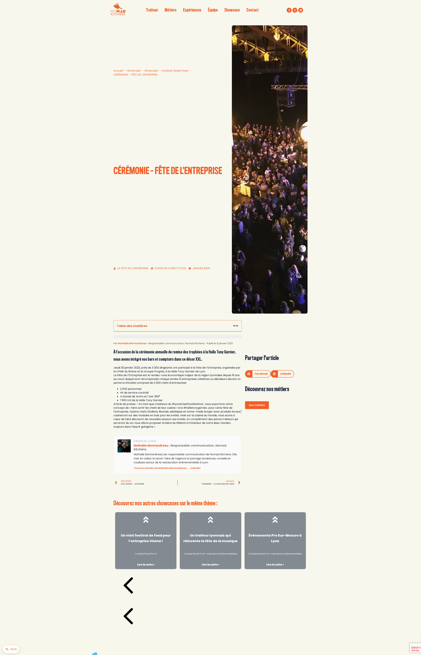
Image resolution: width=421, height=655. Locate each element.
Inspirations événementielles (221, 553)
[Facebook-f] (289, 10)
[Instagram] (294, 10)
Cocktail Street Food (146, 553)
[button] (234, 325)
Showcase (232, 10)
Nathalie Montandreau (132, 343)
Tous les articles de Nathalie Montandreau (160, 468)
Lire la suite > (146, 564)
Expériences (192, 10)
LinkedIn (195, 468)
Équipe (213, 10)
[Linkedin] (300, 10)
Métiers (170, 10)
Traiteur (152, 10)
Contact (252, 10)
